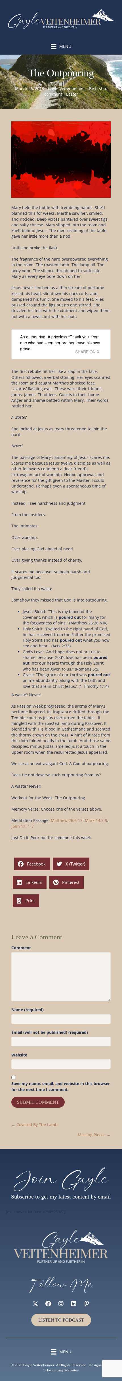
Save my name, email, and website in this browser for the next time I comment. (60, 1086)
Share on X (87, 352)
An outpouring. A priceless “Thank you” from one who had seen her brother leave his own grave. (60, 343)
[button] (35, 1304)
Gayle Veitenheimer (66, 88)
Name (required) (27, 1009)
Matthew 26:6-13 (67, 820)
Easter (72, 94)
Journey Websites (65, 1370)
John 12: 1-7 (22, 826)
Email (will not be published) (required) (49, 1032)
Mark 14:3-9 (96, 820)
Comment (21, 947)
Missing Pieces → (94, 1134)
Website (19, 1055)
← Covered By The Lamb (34, 1124)
